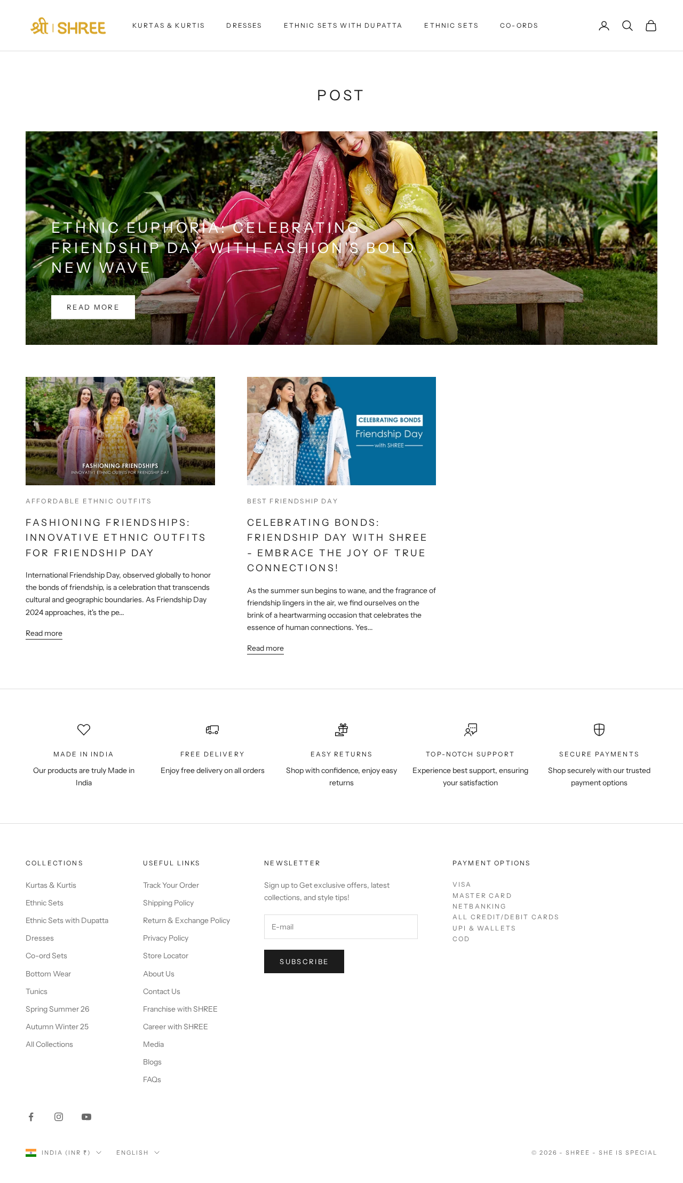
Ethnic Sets (451, 25)
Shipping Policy (168, 903)
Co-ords (519, 25)
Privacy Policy (165, 938)
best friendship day (292, 501)
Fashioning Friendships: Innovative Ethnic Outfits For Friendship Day (116, 537)
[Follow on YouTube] (86, 1116)
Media (153, 1044)
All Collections (49, 1044)
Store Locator (165, 955)
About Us (158, 974)
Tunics (36, 991)
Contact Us (161, 991)
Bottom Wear (48, 974)
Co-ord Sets (46, 955)
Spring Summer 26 (57, 1009)
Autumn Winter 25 (57, 1026)
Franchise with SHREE (180, 1009)
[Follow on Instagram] (58, 1116)
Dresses (244, 25)
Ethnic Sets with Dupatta (343, 25)
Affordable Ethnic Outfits (89, 501)
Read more (93, 307)
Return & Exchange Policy (186, 920)
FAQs (152, 1079)
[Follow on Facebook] (31, 1116)
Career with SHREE (175, 1026)
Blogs (152, 1062)
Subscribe (304, 961)
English (132, 1152)
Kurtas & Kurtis (168, 25)
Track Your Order (171, 885)
